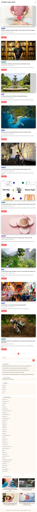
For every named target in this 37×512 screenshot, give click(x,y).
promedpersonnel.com (5, 401)
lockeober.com (4, 431)
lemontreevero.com (5, 444)
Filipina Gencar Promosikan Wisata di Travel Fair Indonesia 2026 (16, 132)
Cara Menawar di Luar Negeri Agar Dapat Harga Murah (13, 305)
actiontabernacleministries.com (7, 410)
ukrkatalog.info (4, 463)
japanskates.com (4, 465)
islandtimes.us (4, 429)
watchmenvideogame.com (6, 435)
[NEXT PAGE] (25, 354)
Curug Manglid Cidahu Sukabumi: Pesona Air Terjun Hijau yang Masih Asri (18, 271)
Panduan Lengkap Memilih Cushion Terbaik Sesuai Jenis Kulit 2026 (16, 237)
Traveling (3, 130)
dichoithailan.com (5, 420)
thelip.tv (3, 450)
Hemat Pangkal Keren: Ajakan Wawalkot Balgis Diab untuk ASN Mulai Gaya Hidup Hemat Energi (18, 374)
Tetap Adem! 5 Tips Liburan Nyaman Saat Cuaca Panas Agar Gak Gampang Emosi (15, 370)
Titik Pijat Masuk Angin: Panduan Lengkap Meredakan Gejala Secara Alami (18, 204)
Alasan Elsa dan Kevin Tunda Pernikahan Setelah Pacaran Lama (15, 169)
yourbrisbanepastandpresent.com (7, 459)
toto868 (3, 405)
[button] (12, 354)
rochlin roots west (8, 2)
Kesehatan (3, 28)
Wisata (3, 94)
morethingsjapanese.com (6, 414)
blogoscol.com (4, 467)
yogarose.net (4, 422)
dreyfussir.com (4, 403)
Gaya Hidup (3, 167)
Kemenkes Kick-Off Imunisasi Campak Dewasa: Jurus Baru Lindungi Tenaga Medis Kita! (10, 489)
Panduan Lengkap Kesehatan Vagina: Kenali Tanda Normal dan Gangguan (18, 30)
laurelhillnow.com (5, 454)
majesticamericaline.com (6, 418)
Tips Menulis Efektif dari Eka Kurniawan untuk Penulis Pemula (15, 63)
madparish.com (4, 452)
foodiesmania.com (5, 442)
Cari (4, 357)
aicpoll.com (4, 437)
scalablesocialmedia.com (6, 448)
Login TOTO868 (4, 471)
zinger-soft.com (4, 427)
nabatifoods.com (4, 416)
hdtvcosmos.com (4, 399)
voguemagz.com (4, 412)
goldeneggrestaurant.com (6, 461)
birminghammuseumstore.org (6, 446)
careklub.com (4, 433)
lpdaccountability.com (5, 469)
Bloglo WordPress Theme (27, 510)
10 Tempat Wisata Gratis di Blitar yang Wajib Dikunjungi (14, 96)
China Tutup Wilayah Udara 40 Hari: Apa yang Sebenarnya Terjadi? (13, 372)
